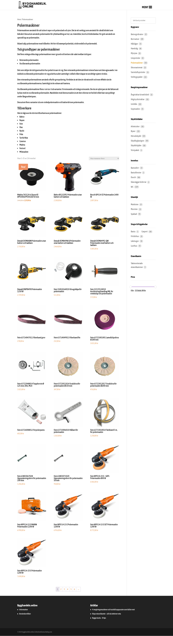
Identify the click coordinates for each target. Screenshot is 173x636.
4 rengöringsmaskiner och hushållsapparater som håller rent (113, 609)
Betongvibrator (137, 34)
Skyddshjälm (136, 145)
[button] (145, 7)
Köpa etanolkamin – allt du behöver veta (106, 614)
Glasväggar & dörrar (139, 182)
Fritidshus (135, 236)
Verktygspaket (137, 77)
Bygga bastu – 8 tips (99, 618)
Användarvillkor (25, 614)
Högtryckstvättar (138, 99)
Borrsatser (135, 39)
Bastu (133, 231)
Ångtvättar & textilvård (140, 94)
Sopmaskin (135, 109)
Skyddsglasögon (137, 140)
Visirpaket (135, 150)
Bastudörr (135, 168)
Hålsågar (134, 43)
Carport (145, 231)
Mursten (134, 209)
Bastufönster (136, 172)
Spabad (134, 214)
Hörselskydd (136, 136)
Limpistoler (135, 58)
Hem (19, 19)
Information (23, 609)
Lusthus (134, 246)
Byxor (133, 131)
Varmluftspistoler (138, 72)
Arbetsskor (135, 126)
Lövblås (134, 104)
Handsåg (134, 48)
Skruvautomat (137, 67)
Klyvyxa (134, 53)
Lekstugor (135, 241)
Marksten (135, 204)
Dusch (133, 177)
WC (132, 187)
